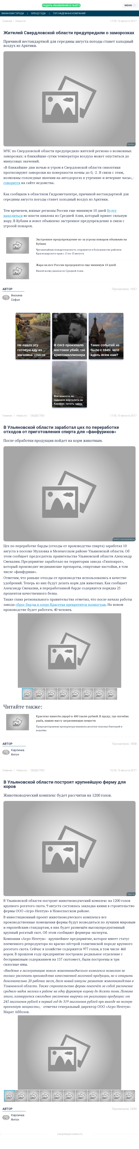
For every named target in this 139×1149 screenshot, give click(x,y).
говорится (11, 182)
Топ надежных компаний (69, 13)
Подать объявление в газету (61, 5)
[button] (132, 650)
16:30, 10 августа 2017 (123, 770)
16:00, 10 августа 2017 (123, 1135)
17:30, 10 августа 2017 (123, 415)
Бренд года (38, 13)
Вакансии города (13, 13)
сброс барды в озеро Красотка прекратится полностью (61, 604)
